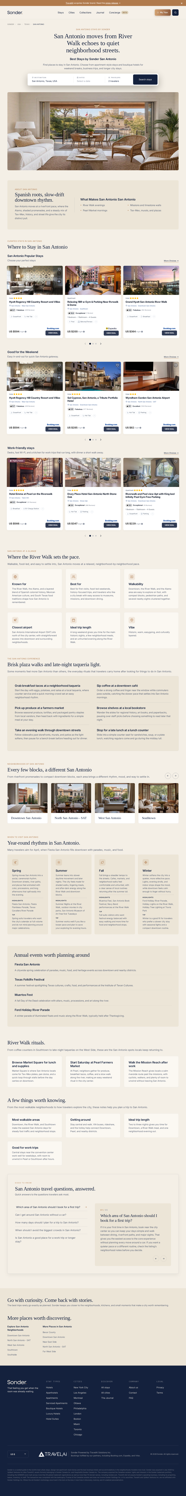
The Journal (107, 1398)
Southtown (84, 309)
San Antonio (15, 306)
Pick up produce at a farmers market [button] (39, 708)
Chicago (78, 1434)
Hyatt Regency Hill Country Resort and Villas (34, 301)
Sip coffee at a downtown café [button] (117, 685)
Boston (77, 1419)
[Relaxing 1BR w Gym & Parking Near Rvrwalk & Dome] (93, 280)
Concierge (118, 13)
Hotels (49, 1387)
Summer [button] (61, 870)
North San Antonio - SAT (147, 402)
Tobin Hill (25, 498)
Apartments (52, 1398)
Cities (72, 12)
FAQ (131, 1398)
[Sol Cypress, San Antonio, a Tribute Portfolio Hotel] (93, 376)
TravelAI (70, 3)
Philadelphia (80, 1408)
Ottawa (77, 1403)
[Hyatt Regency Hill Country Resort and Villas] (35, 280)
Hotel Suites (52, 1419)
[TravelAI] (54, 1454)
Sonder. (160, 1454)
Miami (77, 1424)
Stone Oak (84, 501)
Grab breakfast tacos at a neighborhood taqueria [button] (47, 685)
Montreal (78, 1398)
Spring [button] (16, 870)
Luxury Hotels (53, 1413)
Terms (160, 1392)
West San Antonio (28, 306)
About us (133, 1387)
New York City (81, 1387)
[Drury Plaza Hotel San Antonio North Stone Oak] (93, 472)
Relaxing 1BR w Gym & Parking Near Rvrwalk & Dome (92, 303)
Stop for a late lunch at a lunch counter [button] (123, 730)
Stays (61, 12)
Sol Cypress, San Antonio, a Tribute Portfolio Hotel (92, 399)
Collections (85, 12)
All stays (105, 1387)
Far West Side (49, 1351)
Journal (100, 12)
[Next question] (164, 1259)
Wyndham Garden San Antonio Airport (148, 397)
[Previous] (168, 776)
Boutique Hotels (54, 1408)
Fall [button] (101, 870)
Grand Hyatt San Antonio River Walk (146, 301)
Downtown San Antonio (146, 306)
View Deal (53, 333)
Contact (133, 1392)
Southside (12, 1354)
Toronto (78, 1429)
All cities (105, 1392)
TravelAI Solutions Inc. (100, 1452)
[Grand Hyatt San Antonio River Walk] (151, 280)
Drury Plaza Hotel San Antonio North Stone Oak (92, 495)
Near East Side (50, 1342)
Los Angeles (80, 1392)
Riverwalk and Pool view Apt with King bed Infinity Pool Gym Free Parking (150, 495)
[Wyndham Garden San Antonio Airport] (151, 376)
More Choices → (171, 261)
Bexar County (49, 1332)
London (77, 1413)
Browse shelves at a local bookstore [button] (121, 708)
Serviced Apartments (56, 1403)
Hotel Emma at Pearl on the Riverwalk (30, 493)
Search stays (145, 79)
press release (112, 3)
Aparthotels (52, 1392)
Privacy (160, 1387)
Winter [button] (147, 870)
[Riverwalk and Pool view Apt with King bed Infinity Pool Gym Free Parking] (151, 472)
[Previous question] (156, 1259)
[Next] (175, 776)
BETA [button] (124, 13)
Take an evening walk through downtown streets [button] (48, 730)
